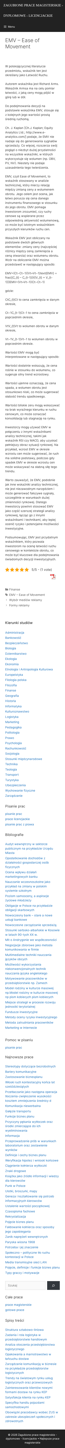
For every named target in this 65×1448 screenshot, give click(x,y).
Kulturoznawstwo (17, 711)
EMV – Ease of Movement (27, 595)
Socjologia (12, 753)
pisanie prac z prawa (19, 824)
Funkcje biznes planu (19, 1116)
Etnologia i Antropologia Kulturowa (29, 669)
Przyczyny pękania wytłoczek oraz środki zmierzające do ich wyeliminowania (29, 1126)
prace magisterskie (18, 1304)
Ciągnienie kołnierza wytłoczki (26, 1165)
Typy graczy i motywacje (22, 1273)
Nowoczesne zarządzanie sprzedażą (31, 925)
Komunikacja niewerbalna (23, 1106)
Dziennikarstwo (16, 653)
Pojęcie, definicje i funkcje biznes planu (32, 1267)
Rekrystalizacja (15, 1216)
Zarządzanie (14, 795)
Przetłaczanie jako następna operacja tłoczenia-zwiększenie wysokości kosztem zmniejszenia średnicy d (31, 1096)
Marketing (12, 722)
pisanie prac (13, 814)
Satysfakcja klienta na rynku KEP (28, 1397)
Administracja (14, 632)
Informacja (12, 1135)
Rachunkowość (15, 748)
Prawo (9, 738)
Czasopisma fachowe (20, 1211)
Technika (11, 764)
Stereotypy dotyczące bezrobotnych (30, 1066)
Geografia (12, 696)
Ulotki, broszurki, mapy (21, 1191)
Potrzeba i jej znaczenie (21, 1247)
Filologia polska (16, 680)
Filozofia (11, 685)
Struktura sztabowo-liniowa (24, 1329)
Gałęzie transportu (18, 1111)
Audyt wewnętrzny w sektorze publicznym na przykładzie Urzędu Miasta (29, 848)
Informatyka (13, 706)
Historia (10, 701)
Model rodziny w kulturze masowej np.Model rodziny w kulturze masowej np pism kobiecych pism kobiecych (31, 992)
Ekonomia (12, 664)
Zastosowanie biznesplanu (23, 1077)
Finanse (14, 589)
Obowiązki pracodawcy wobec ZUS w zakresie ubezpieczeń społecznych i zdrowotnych (31, 1417)
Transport (12, 774)
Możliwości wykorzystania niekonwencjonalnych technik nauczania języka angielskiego (26, 969)
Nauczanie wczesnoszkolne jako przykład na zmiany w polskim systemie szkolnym (27, 886)
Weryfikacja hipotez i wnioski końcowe (31, 1160)
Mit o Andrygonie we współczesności (31, 940)
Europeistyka (14, 674)
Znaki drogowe (15, 1171)
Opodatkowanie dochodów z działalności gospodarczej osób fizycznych (27, 862)
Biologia (10, 648)
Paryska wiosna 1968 (20, 1242)
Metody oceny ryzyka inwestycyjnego (31, 1017)
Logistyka (12, 717)
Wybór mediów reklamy (25, 600)
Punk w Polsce (15, 1186)
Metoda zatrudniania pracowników (29, 1022)
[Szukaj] (53, 1285)
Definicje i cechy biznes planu (25, 1155)
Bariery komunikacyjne (20, 1071)
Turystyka (12, 780)
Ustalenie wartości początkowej (27, 1206)
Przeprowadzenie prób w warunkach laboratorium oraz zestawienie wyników (30, 1145)
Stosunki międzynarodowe (23, 759)
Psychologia (13, 743)
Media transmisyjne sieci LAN (26, 1262)
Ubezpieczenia (15, 785)
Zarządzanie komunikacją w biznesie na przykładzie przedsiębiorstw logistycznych (31, 1368)
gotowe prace (14, 1310)
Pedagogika (13, 727)
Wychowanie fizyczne (20, 790)
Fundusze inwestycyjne (21, 1012)
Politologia (12, 732)
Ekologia (11, 659)
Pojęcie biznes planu (19, 1222)
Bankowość (13, 638)
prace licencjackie (17, 819)
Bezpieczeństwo (16, 643)
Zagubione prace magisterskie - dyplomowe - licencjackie (33, 10)
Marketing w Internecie (21, 1027)
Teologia (11, 769)
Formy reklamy (19, 605)
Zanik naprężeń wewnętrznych (26, 1236)
